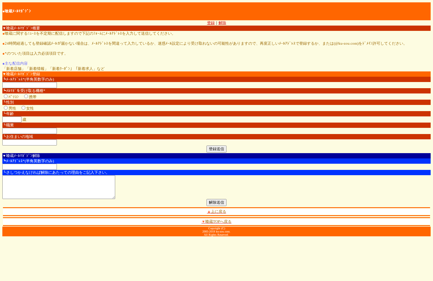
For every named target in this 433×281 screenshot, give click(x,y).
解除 (222, 23)
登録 (211, 23)
